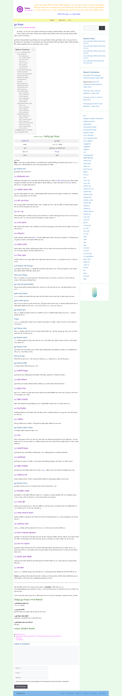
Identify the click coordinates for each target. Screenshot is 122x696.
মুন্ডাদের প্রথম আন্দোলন (23, 75)
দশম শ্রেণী (85, 228)
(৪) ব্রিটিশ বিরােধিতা (25, 98)
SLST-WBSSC (88, 141)
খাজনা (70, 183)
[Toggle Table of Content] (32, 49)
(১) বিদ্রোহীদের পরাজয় (25, 116)
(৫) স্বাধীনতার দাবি (25, 112)
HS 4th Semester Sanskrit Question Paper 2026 (92, 84)
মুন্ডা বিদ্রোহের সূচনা (23, 79)
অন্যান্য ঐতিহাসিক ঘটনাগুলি (22, 132)
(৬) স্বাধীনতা (24, 101)
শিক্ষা (69, 20)
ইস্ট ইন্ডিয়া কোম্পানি (59, 180)
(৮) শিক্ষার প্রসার (24, 68)
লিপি (84, 270)
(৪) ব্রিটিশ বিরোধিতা (25, 110)
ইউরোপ (33, 237)
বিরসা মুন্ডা (57, 152)
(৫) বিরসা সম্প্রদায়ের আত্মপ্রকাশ (27, 122)
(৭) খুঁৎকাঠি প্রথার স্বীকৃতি (26, 126)
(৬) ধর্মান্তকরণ (24, 64)
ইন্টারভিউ (85, 172)
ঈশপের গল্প (85, 175)
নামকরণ (85, 237)
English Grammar (89, 121)
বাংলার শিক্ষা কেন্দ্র (87, 253)
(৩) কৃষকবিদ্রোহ (25, 108)
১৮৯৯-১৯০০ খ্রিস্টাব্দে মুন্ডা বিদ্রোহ (23, 52)
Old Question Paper (89, 127)
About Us (78, 693)
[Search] (102, 28)
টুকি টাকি (85, 223)
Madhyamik (87, 124)
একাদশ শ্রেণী (86, 180)
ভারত (43, 470)
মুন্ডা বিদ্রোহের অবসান (24, 87)
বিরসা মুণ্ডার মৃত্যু (23, 89)
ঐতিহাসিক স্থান (87, 214)
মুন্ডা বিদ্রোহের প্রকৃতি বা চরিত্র (26, 103)
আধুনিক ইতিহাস (62, 20)
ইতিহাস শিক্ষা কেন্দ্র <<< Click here (69, 14)
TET (84, 152)
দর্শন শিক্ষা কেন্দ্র (87, 225)
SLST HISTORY (88, 135)
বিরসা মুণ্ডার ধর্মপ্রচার (23, 72)
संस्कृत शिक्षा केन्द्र (88, 158)
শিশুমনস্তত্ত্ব (86, 276)
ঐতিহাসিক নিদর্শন (87, 197)
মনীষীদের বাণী (86, 262)
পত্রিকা (85, 239)
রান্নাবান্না (85, 268)
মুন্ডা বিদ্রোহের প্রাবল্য (24, 85)
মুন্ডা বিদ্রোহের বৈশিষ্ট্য (24, 91)
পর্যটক (84, 242)
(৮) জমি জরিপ (24, 128)
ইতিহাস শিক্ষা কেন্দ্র (87, 169)
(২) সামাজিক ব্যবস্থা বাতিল (26, 57)
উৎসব (84, 177)
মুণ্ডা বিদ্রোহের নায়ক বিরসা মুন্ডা (25, 70)
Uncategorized (88, 155)
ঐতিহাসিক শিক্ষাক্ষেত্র (88, 211)
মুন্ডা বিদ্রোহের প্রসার (23, 83)
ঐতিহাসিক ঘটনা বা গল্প (20, 634)
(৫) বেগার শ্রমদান (25, 63)
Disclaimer (94, 693)
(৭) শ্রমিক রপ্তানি (24, 66)
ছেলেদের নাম (86, 220)
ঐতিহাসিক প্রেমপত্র (88, 200)
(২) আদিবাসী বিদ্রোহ (25, 107)
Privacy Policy (70, 693)
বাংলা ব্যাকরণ (86, 248)
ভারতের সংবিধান (87, 259)
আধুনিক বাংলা (86, 166)
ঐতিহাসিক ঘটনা (24, 141)
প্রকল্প (84, 245)
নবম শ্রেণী (85, 234)
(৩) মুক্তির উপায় (25, 96)
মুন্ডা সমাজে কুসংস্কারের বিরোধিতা (25, 74)
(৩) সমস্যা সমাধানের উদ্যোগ (27, 119)
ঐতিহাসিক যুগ (86, 206)
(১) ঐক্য (23, 105)
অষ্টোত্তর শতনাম (87, 161)
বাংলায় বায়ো (86, 251)
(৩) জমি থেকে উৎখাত (25, 59)
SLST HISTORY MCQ (90, 138)
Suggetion (86, 147)
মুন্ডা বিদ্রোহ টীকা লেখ (31, 636)
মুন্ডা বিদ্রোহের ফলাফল (24, 114)
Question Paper (88, 132)
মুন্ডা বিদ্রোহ (24, 636)
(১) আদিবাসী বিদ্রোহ (25, 93)
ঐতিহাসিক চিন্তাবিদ (87, 194)
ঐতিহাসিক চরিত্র (87, 192)
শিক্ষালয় (27, 8)
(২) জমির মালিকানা (25, 94)
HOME (52, 20)
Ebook (94, 292)
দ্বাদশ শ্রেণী (86, 231)
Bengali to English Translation (93, 118)
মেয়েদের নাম (86, 265)
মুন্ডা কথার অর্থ (18, 636)
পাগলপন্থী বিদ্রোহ (19, 639)
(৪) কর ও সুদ (24, 61)
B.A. (84, 116)
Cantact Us (86, 693)
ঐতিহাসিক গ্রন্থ (87, 186)
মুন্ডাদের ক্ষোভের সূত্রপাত (24, 77)
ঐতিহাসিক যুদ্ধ (86, 208)
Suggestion (87, 144)
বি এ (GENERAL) (88, 256)
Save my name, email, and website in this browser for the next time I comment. (42, 681)
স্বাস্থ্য (84, 279)
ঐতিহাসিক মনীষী (87, 203)
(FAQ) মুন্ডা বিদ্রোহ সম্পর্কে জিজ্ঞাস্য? (24, 130)
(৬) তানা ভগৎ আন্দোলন (26, 124)
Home (62, 693)
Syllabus (86, 149)
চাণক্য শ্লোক (86, 217)
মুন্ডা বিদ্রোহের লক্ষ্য (57, 636)
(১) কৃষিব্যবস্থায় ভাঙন (25, 56)
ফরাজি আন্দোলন (19, 638)
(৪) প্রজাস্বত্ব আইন (25, 121)
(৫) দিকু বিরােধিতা (25, 100)
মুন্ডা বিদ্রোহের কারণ (23, 54)
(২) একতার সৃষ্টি (24, 117)
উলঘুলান (20, 81)
